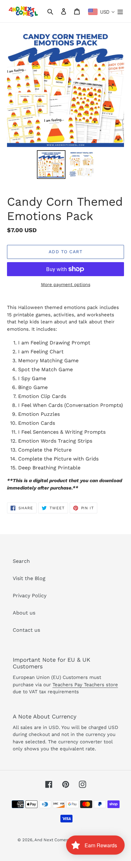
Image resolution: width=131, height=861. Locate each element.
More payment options (65, 284)
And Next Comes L (53, 839)
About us (24, 613)
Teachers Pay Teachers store (85, 685)
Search (21, 561)
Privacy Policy (29, 595)
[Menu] (120, 11)
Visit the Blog (29, 578)
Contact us (26, 630)
